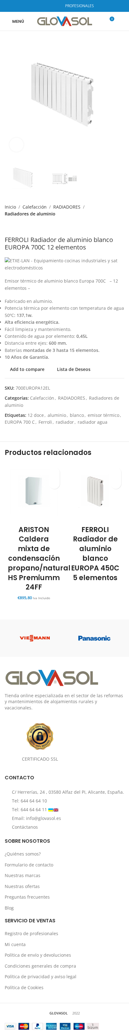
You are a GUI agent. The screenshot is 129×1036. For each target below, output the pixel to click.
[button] (54, 483)
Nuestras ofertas (22, 886)
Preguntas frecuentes (27, 897)
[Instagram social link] (47, 6)
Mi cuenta (15, 944)
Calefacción (35, 207)
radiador (65, 422)
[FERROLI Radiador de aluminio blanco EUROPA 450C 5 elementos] (95, 493)
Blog (9, 908)
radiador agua (92, 422)
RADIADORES (66, 207)
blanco (77, 415)
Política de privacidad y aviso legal (40, 976)
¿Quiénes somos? (23, 854)
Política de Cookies (24, 987)
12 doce (36, 415)
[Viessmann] (34, 638)
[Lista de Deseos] (54, 472)
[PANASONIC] (94, 638)
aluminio (57, 415)
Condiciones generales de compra (40, 966)
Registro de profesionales (31, 933)
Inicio (10, 207)
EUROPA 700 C (20, 422)
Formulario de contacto (29, 865)
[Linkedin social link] (55, 6)
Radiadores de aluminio (30, 214)
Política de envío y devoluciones (38, 955)
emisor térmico (103, 415)
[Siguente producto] (20, 227)
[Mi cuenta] (121, 21)
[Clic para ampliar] (16, 145)
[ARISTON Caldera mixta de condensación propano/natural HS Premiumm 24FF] (34, 493)
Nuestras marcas (22, 875)
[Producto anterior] (8, 227)
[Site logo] (65, 21)
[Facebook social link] (39, 6)
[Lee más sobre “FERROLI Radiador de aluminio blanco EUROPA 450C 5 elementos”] (115, 483)
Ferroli (45, 422)
